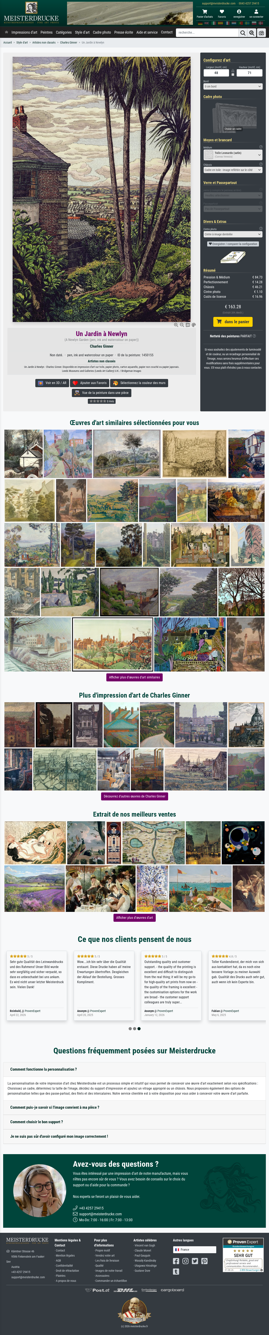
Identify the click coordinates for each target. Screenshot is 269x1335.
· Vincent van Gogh (144, 1245)
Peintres (47, 32)
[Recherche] (243, 32)
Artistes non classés (43, 42)
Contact (167, 32)
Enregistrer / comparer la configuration (234, 244)
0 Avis (110, 401)
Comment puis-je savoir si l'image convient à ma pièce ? (54, 1107)
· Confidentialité (64, 1265)
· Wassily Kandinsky (144, 1260)
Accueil (7, 42)
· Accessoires (101, 1276)
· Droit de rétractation (67, 1271)
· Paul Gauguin (141, 1255)
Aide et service (147, 32)
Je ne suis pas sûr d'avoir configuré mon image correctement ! (59, 1136)
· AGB (58, 1260)
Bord (205, 81)
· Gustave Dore (141, 1271)
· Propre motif (102, 1250)
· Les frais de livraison (106, 1260)
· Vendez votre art (104, 1255)
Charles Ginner (68, 42)
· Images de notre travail (108, 1271)
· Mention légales (65, 1255)
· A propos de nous (65, 1281)
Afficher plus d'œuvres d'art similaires (134, 677)
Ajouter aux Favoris (92, 383)
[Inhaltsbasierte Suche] (251, 32)
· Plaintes (60, 1276)
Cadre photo (102, 32)
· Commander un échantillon (110, 1281)
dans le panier (235, 321)
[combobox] (233, 86)
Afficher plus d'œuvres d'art (134, 918)
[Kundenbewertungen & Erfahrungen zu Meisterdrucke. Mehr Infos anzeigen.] (243, 1255)
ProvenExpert (32, 1011)
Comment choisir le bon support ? (36, 1121)
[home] (6, 32)
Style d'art (82, 32)
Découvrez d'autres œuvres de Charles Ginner (134, 796)
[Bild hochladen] (261, 32)
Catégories (64, 32)
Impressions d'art (24, 32)
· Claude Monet (142, 1250)
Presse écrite (123, 32)
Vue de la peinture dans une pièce (104, 393)
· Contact (60, 1250)
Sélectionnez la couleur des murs (141, 383)
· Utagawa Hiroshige (145, 1265)
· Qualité (99, 1265)
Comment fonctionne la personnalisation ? (43, 1069)
